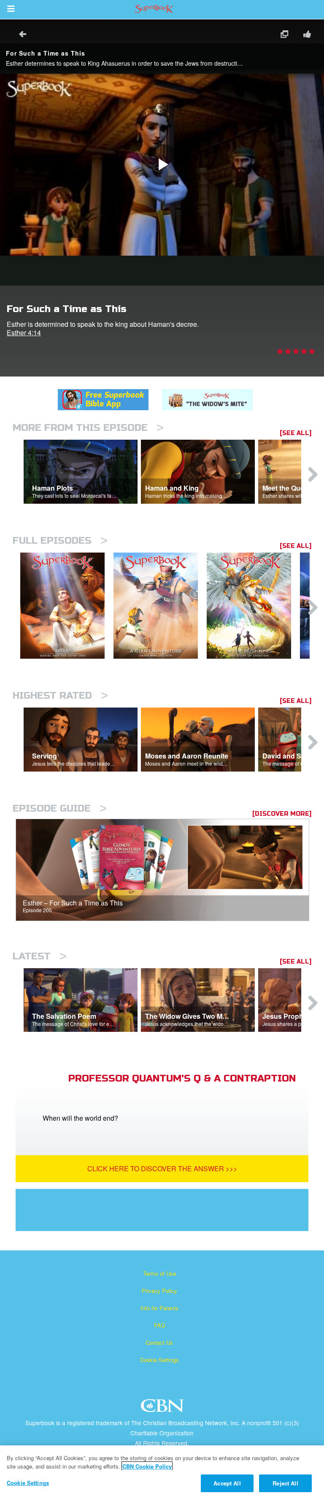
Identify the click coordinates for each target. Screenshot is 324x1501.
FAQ (159, 1325)
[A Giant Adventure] (160, 606)
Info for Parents (159, 1308)
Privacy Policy (159, 1291)
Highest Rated (60, 695)
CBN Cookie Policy (147, 1466)
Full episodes (60, 540)
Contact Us (159, 1342)
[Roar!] (66, 606)
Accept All (226, 1483)
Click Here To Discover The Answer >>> (162, 1168)
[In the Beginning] (253, 606)
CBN (163, 1408)
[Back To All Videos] (20, 35)
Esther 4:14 (24, 332)
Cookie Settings (159, 1360)
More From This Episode (88, 427)
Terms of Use (159, 1273)
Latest (40, 956)
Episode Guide (60, 808)
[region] (162, 1473)
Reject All (285, 1483)
